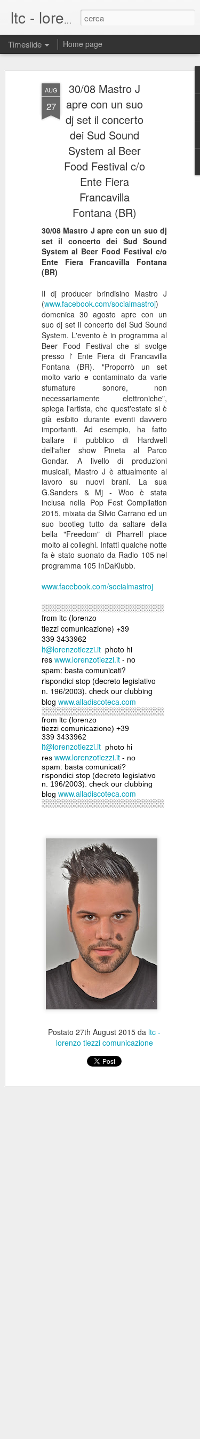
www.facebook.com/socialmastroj (100, 303)
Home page (82, 43)
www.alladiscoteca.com (97, 701)
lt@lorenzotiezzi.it (71, 649)
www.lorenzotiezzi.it (87, 659)
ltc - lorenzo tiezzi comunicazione (108, 1037)
